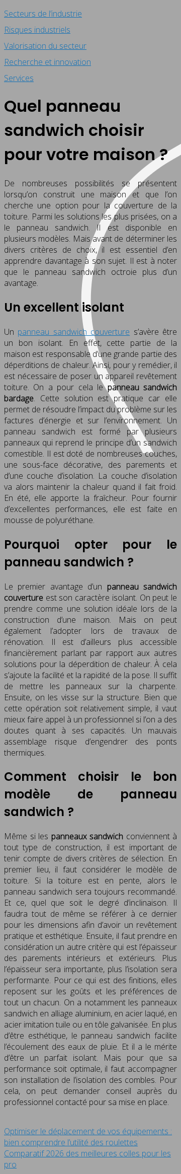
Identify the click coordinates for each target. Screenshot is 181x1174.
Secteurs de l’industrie (43, 13)
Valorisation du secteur (45, 45)
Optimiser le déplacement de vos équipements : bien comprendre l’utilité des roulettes (88, 1137)
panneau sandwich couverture (74, 331)
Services (19, 78)
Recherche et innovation (47, 61)
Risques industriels (37, 29)
